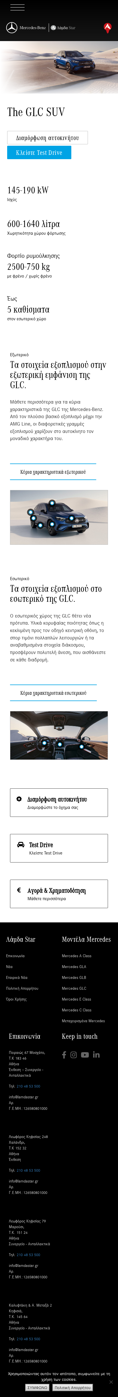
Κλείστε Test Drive (39, 152)
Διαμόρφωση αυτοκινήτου (47, 137)
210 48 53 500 (28, 1086)
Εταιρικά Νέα (16, 977)
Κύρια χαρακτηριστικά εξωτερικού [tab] (53, 471)
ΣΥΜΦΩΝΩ (37, 1387)
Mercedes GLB (74, 977)
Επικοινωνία (15, 955)
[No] (111, 1382)
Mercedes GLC (74, 988)
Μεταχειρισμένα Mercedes (83, 1020)
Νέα (9, 966)
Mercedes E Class (76, 999)
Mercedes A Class (76, 955)
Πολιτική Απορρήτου (22, 988)
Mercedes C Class (76, 1010)
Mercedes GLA (74, 966)
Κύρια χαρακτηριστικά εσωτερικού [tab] (53, 692)
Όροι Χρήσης (16, 999)
